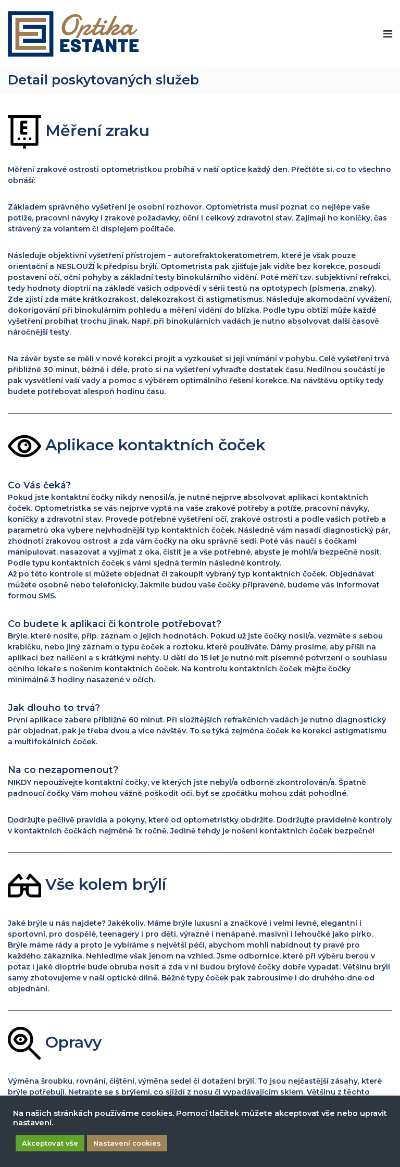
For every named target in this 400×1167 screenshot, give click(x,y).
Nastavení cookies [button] (127, 1143)
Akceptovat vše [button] (50, 1143)
